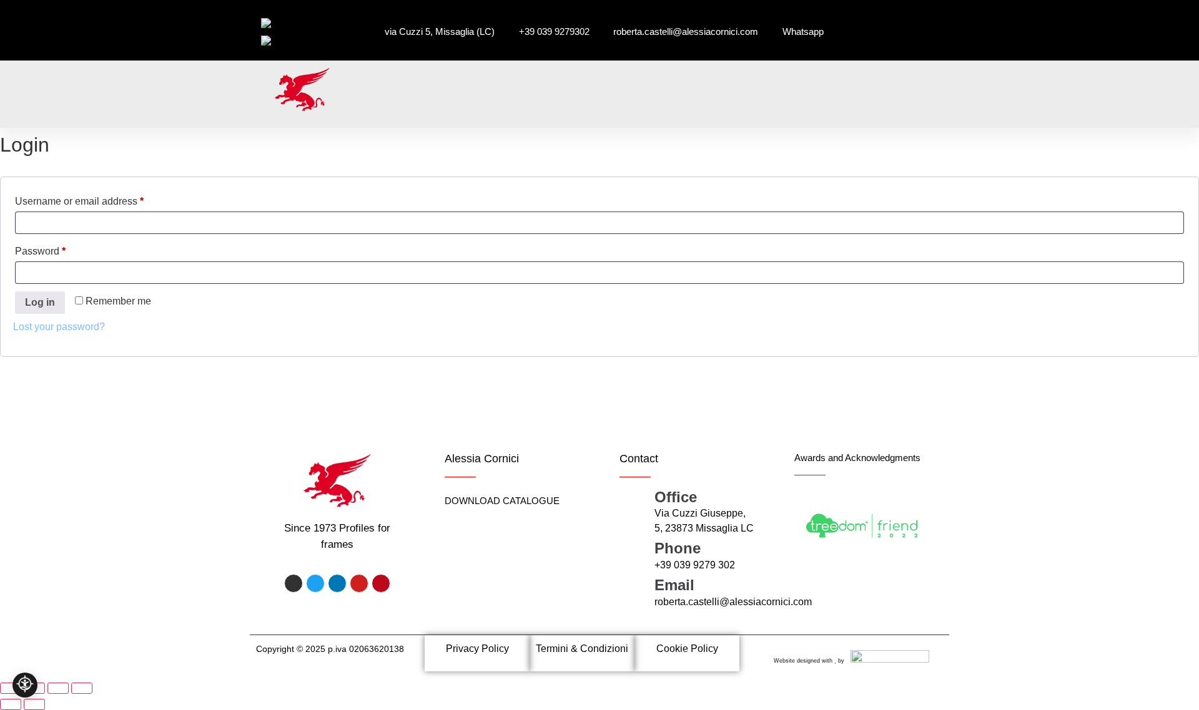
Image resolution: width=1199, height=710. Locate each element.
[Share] (58, 688)
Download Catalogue (502, 500)
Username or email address (99, 199)
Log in (40, 302)
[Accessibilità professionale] (24, 685)
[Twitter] (315, 583)
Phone (677, 548)
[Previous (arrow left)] (10, 704)
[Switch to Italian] (279, 23)
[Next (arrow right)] (34, 704)
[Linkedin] (337, 583)
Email (674, 584)
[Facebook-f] (293, 583)
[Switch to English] (283, 40)
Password (60, 248)
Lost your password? (59, 326)
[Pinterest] (381, 583)
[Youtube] (359, 583)
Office (675, 497)
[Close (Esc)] (81, 688)
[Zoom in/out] (10, 688)
